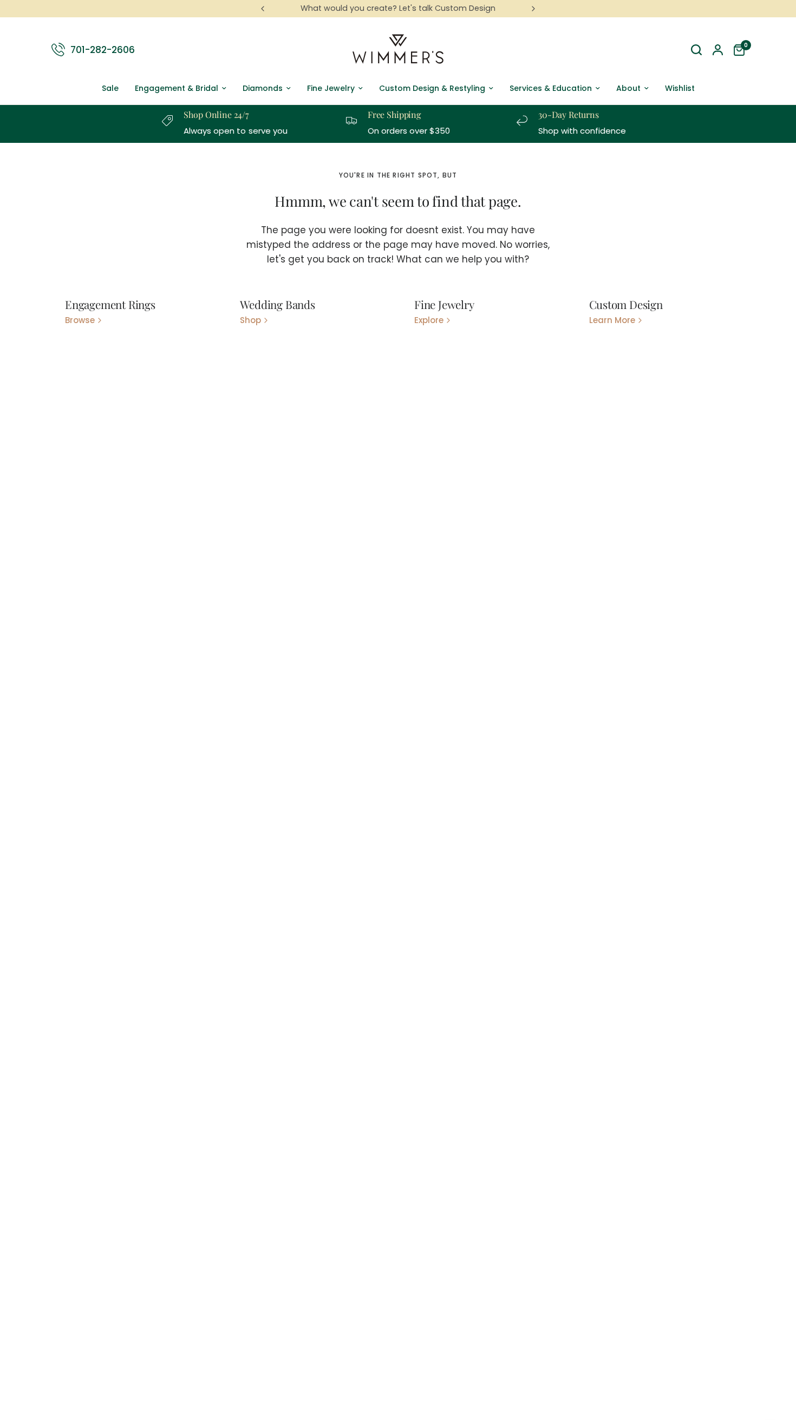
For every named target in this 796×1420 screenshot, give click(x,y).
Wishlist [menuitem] (680, 88)
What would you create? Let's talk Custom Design (398, 8)
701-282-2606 (102, 49)
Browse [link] (80, 320)
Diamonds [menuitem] (263, 88)
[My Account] (717, 50)
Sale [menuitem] (110, 88)
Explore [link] (428, 320)
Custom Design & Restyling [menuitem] (432, 88)
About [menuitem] (628, 88)
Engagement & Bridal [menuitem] (176, 88)
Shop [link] (250, 320)
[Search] (696, 50)
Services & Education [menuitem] (551, 88)
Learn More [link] (612, 320)
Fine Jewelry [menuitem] (331, 88)
